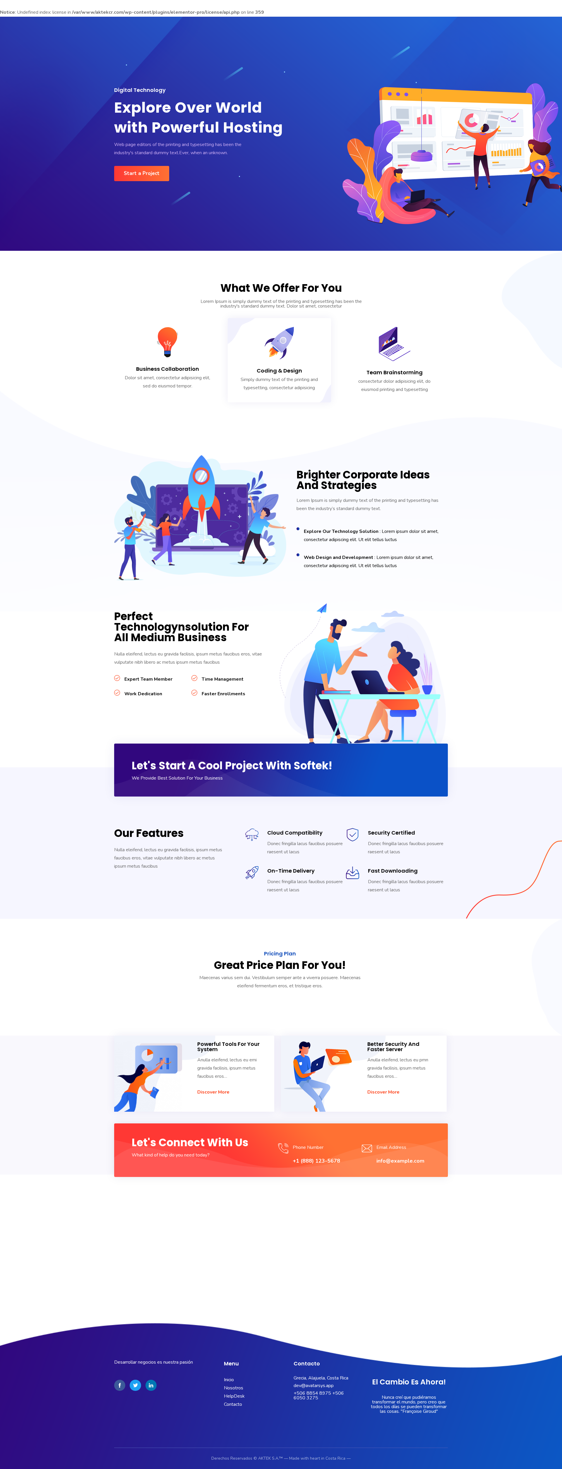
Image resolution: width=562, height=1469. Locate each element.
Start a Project (142, 173)
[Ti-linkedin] (151, 1385)
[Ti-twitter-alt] (135, 1385)
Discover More (213, 1092)
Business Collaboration (167, 369)
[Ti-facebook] (119, 1385)
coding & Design (279, 370)
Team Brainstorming (394, 372)
